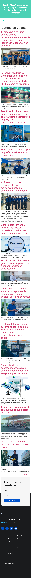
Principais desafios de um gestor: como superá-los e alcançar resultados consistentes (15, 264)
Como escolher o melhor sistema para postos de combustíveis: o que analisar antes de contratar (15, 292)
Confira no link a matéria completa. (15, 11)
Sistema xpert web (6, 538)
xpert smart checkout (7, 553)
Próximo (27, 474)
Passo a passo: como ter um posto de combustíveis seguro (15, 444)
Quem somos (20, 547)
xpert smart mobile (6, 541)
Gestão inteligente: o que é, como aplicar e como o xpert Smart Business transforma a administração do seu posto (14, 331)
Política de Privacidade (7, 563)
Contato (19, 556)
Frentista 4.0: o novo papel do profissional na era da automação (15, 152)
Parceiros (19, 550)
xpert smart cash (5, 544)
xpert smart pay (5, 547)
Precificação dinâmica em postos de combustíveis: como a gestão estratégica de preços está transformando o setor (15, 117)
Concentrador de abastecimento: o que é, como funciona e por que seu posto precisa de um (14, 369)
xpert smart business (6, 550)
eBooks (19, 541)
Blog (18, 538)
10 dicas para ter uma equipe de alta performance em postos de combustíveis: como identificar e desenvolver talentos (15, 39)
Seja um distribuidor (22, 553)
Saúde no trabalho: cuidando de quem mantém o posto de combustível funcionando (14, 186)
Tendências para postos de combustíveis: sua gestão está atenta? (15, 410)
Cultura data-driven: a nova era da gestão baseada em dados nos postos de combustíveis (14, 228)
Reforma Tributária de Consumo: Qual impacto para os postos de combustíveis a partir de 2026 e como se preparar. (15, 78)
